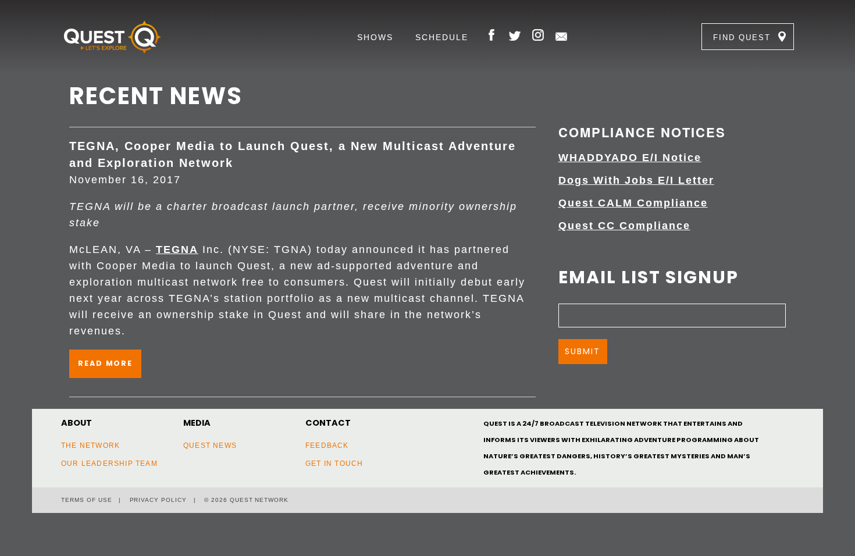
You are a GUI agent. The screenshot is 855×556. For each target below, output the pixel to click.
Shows (375, 37)
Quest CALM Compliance (633, 203)
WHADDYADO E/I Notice (629, 157)
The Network (90, 445)
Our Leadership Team (109, 463)
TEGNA (177, 249)
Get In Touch (334, 463)
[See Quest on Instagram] (538, 36)
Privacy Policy (158, 500)
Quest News (210, 445)
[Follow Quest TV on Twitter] (515, 36)
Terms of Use (86, 500)
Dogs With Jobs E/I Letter (636, 180)
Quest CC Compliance (624, 225)
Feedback (327, 445)
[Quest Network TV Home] (129, 36)
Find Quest (742, 37)
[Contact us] (561, 36)
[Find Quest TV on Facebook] (491, 36)
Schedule (441, 37)
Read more (105, 363)
